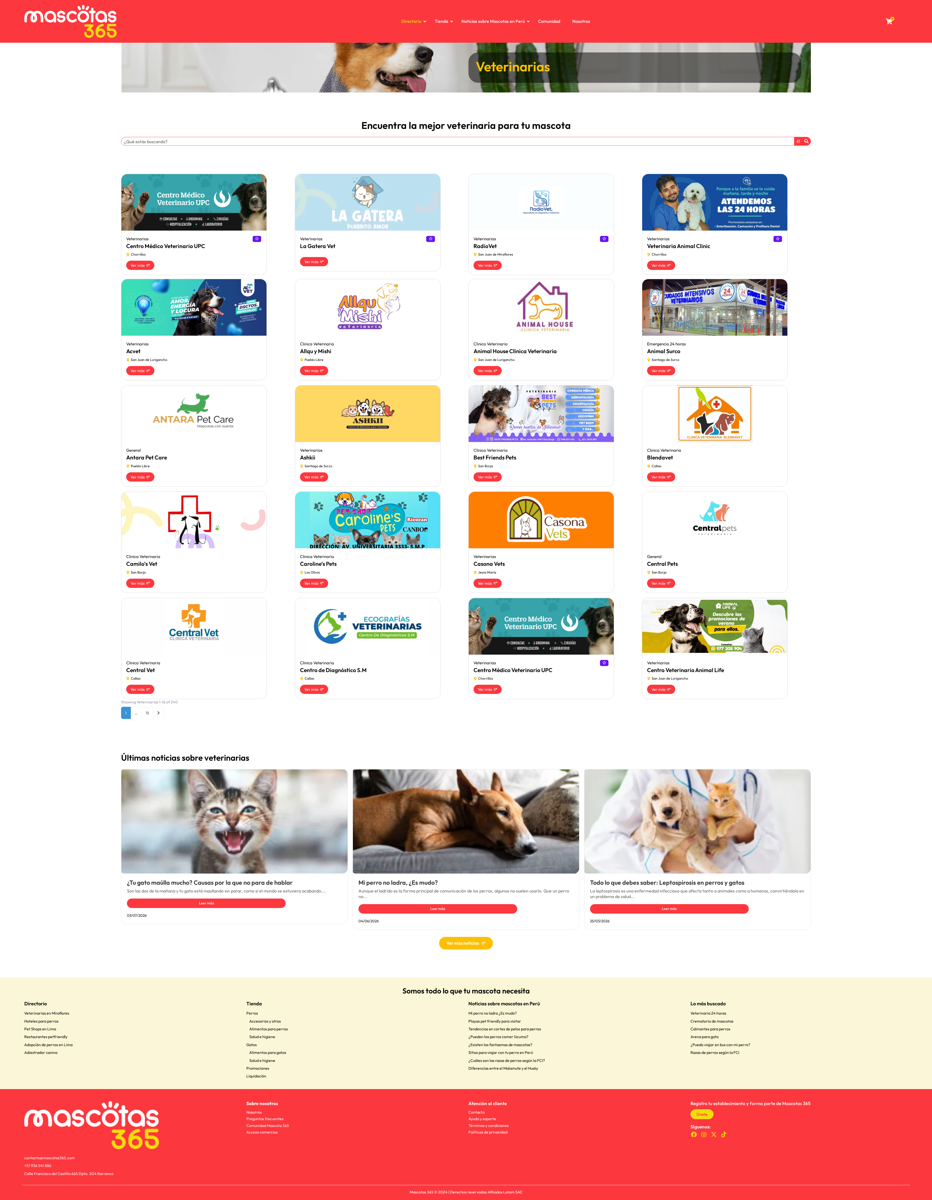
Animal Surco (663, 351)
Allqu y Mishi (315, 351)
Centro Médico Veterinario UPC (165, 246)
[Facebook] (694, 1134)
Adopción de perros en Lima (48, 1044)
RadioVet (485, 246)
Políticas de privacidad (488, 1132)
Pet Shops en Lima (40, 1028)
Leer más (206, 903)
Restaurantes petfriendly (45, 1036)
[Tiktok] (723, 1134)
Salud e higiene (262, 1036)
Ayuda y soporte (482, 1118)
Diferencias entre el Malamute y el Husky (503, 1068)
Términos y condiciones (488, 1125)
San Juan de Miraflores (495, 254)
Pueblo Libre (314, 360)
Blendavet (660, 457)
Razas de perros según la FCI (715, 1052)
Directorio (35, 1003)
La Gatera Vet (317, 246)
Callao (656, 466)
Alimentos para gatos (267, 1052)
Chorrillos (138, 254)
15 (147, 712)
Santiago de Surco (665, 360)
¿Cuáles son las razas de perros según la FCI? (506, 1060)
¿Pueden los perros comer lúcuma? (498, 1036)
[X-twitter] (713, 1134)
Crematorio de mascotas (712, 1021)
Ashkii (307, 457)
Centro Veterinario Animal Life (685, 670)
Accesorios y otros (265, 1021)
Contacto (476, 1112)
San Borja (485, 466)
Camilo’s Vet (141, 563)
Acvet (133, 351)
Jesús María (487, 572)
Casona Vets (489, 563)
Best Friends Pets (495, 457)
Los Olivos (312, 572)
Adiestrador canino (41, 1052)
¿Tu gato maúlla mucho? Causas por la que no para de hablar (210, 882)
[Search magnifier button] (806, 141)
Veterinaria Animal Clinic (678, 246)
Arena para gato (705, 1036)
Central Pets (662, 563)
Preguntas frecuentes (264, 1118)
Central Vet (140, 670)
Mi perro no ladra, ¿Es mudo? (398, 882)
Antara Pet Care (146, 457)
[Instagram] (703, 1134)
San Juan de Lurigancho (149, 360)
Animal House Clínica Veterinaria (515, 351)
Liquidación (256, 1076)
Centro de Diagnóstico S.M (333, 670)
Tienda (254, 1003)
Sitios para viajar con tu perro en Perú (500, 1052)
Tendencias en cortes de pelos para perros (504, 1028)
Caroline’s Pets (318, 563)
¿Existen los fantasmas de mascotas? (500, 1044)
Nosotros (254, 1112)
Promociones (257, 1068)
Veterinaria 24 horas (708, 1013)
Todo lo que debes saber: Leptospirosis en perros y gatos (667, 882)
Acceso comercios (262, 1132)
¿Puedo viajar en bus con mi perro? (720, 1044)
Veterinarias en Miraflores (46, 1013)
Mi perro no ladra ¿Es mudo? (492, 1013)
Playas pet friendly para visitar (494, 1021)
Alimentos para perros (268, 1028)
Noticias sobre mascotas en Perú (504, 1003)
